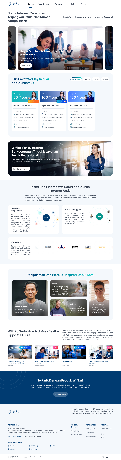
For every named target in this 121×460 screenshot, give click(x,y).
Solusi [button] (71, 4)
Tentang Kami (90, 429)
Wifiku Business (76, 435)
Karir (102, 434)
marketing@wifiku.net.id (32, 436)
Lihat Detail (35, 65)
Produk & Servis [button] (43, 4)
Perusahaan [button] (59, 4)
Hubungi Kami (60, 394)
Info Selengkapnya (20, 169)
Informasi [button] (83, 4)
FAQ (102, 437)
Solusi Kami (90, 433)
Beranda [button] (31, 4)
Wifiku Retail (75, 431)
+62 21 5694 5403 (14, 436)
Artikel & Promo (106, 428)
